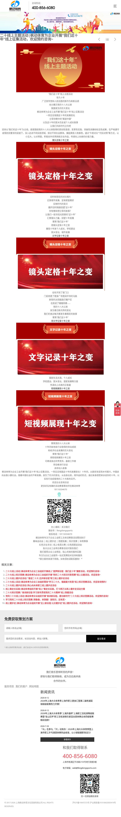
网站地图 (34, 686)
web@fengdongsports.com (84, 768)
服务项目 (9, 686)
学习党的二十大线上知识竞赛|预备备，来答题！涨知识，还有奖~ (36, 599)
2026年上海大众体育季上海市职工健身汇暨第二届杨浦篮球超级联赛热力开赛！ (66, 701)
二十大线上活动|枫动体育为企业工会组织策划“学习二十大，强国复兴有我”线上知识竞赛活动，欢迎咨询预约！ (57, 581)
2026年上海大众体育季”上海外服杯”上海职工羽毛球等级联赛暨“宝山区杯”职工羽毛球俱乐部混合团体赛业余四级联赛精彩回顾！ (67, 715)
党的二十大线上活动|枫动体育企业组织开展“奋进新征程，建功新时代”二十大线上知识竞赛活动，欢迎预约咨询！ (58, 596)
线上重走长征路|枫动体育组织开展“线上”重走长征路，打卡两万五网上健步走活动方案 (45, 588)
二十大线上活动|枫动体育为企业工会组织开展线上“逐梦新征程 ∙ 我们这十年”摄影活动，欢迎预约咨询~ (53, 571)
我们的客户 (21, 686)
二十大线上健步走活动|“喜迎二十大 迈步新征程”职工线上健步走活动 (37, 578)
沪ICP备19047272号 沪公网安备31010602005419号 (94, 802)
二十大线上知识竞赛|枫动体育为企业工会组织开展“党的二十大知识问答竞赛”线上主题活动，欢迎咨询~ (53, 574)
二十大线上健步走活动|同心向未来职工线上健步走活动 (31, 585)
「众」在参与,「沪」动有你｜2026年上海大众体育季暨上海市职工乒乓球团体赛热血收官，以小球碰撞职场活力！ (66, 729)
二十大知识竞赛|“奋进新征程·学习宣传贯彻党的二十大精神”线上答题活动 (39, 592)
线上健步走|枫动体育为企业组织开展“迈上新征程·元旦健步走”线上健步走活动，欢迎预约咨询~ (49, 603)
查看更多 (67, 739)
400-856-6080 (43, 7)
